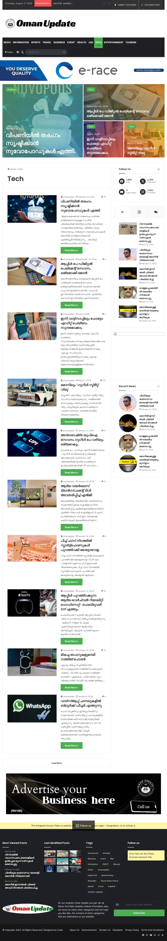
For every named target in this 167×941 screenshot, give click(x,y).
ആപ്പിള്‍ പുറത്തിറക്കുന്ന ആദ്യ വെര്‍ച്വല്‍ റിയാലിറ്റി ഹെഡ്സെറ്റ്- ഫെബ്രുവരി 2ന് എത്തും (82, 602)
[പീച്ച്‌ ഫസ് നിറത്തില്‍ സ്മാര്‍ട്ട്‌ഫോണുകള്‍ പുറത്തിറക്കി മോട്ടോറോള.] (32, 548)
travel (100, 886)
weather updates (95, 892)
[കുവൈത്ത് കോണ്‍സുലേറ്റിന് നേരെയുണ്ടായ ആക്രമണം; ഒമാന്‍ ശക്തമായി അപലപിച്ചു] (75, 861)
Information (21, 42)
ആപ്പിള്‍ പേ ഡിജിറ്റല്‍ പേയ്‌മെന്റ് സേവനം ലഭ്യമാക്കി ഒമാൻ (76, 268)
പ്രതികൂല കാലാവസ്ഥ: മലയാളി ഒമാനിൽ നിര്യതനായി (148, 255)
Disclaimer (118, 930)
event (103, 858)
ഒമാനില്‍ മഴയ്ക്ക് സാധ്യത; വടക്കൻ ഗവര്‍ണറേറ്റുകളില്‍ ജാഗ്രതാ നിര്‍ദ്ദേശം (91, 3)
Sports (35, 42)
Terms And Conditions (152, 930)
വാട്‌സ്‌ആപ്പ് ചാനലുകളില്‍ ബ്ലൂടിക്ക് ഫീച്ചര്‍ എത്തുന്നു (81, 703)
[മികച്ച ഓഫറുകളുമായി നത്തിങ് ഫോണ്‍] (32, 662)
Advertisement (89, 930)
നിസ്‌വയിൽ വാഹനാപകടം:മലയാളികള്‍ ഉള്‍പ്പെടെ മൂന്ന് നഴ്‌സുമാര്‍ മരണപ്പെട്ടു (149, 232)
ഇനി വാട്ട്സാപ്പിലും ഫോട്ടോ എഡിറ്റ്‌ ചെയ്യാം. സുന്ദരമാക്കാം (101, 146)
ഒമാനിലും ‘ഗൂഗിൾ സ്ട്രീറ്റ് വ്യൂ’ (141, 150)
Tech (98, 42)
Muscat (116, 864)
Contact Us (104, 930)
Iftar (112, 858)
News (7, 42)
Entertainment (113, 42)
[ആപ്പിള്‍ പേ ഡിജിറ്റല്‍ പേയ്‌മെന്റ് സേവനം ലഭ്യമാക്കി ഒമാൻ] (124, 102)
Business (59, 42)
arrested (106, 853)
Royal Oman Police (109, 881)
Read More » (71, 250)
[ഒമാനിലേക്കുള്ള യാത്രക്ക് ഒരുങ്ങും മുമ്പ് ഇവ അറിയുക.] (128, 311)
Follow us (133, 843)
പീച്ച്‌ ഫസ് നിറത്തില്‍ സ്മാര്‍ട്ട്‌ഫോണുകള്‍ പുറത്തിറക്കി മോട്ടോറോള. (80, 545)
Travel (47, 42)
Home (12, 169)
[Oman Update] (39, 23)
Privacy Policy (132, 930)
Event (71, 42)
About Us (74, 930)
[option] (83, 120)
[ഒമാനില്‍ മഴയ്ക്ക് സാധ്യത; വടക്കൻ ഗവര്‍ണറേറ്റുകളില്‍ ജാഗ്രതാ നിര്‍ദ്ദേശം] (75, 853)
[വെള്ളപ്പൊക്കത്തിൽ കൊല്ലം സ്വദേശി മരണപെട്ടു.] (128, 292)
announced (93, 853)
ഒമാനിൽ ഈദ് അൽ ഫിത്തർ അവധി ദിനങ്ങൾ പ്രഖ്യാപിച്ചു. (148, 274)
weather (111, 886)
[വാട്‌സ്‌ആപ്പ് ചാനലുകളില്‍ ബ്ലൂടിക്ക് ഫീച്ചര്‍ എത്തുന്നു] (32, 708)
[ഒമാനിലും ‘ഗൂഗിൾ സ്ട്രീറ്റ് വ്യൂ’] (144, 139)
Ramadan (92, 881)
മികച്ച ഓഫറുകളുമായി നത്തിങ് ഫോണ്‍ (78, 656)
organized (92, 875)
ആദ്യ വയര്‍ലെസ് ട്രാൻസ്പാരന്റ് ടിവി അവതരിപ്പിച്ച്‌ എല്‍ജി (76, 490)
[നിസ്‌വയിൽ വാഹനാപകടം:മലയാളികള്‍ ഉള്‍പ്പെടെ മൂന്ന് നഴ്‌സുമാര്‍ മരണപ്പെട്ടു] (128, 228)
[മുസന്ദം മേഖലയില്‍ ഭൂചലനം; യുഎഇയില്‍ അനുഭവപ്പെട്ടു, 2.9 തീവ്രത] (62, 869)
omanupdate (69, 197)
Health (81, 42)
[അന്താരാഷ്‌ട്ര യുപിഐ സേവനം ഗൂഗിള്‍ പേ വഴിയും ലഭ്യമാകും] (32, 443)
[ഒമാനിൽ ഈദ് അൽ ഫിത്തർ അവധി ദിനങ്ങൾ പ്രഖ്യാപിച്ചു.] (128, 273)
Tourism (131, 42)
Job (90, 42)
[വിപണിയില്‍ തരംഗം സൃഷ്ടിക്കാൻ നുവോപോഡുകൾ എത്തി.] (42, 120)
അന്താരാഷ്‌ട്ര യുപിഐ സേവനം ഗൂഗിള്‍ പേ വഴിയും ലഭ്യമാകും (82, 439)
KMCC (106, 864)
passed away (107, 875)
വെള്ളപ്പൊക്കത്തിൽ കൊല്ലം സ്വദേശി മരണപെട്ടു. (148, 293)
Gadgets (12, 89)
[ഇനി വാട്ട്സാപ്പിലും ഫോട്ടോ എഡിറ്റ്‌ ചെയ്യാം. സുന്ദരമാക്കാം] (32, 326)
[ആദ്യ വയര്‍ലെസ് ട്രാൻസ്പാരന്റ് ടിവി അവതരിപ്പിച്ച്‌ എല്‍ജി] (32, 493)
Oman (90, 869)
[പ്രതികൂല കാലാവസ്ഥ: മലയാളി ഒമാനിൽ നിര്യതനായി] (128, 254)
